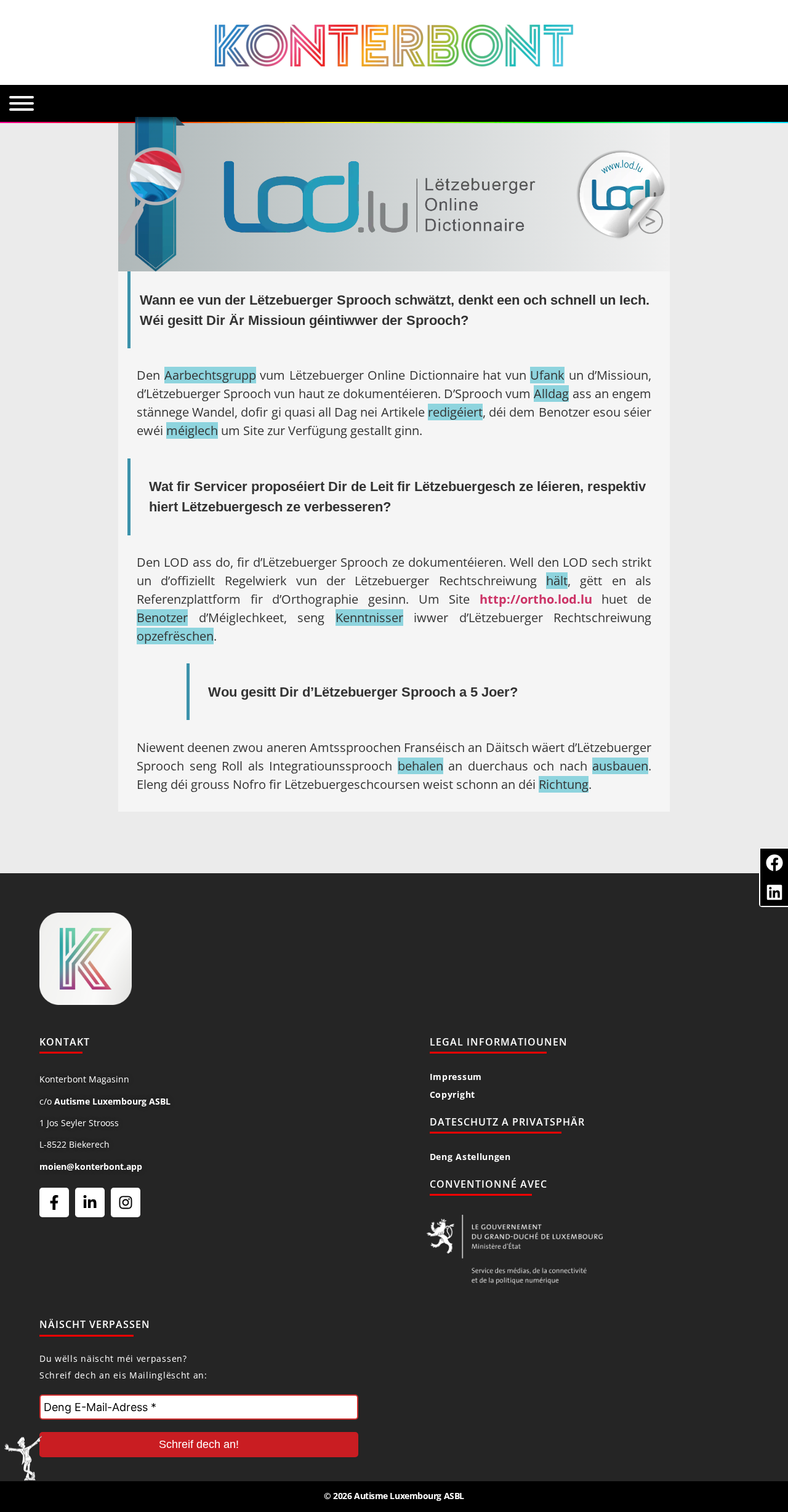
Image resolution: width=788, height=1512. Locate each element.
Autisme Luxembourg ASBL (112, 1101)
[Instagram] (125, 1202)
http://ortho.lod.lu (536, 599)
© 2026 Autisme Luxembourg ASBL (394, 1496)
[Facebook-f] (54, 1202)
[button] (774, 862)
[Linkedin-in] (90, 1202)
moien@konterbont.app (90, 1166)
